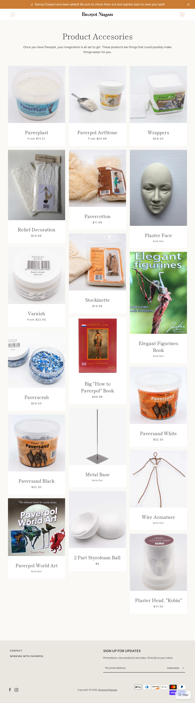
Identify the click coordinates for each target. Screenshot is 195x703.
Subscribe (173, 668)
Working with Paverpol (27, 656)
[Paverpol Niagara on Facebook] (10, 689)
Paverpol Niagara (107, 689)
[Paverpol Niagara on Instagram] (16, 689)
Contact (16, 650)
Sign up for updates (122, 651)
